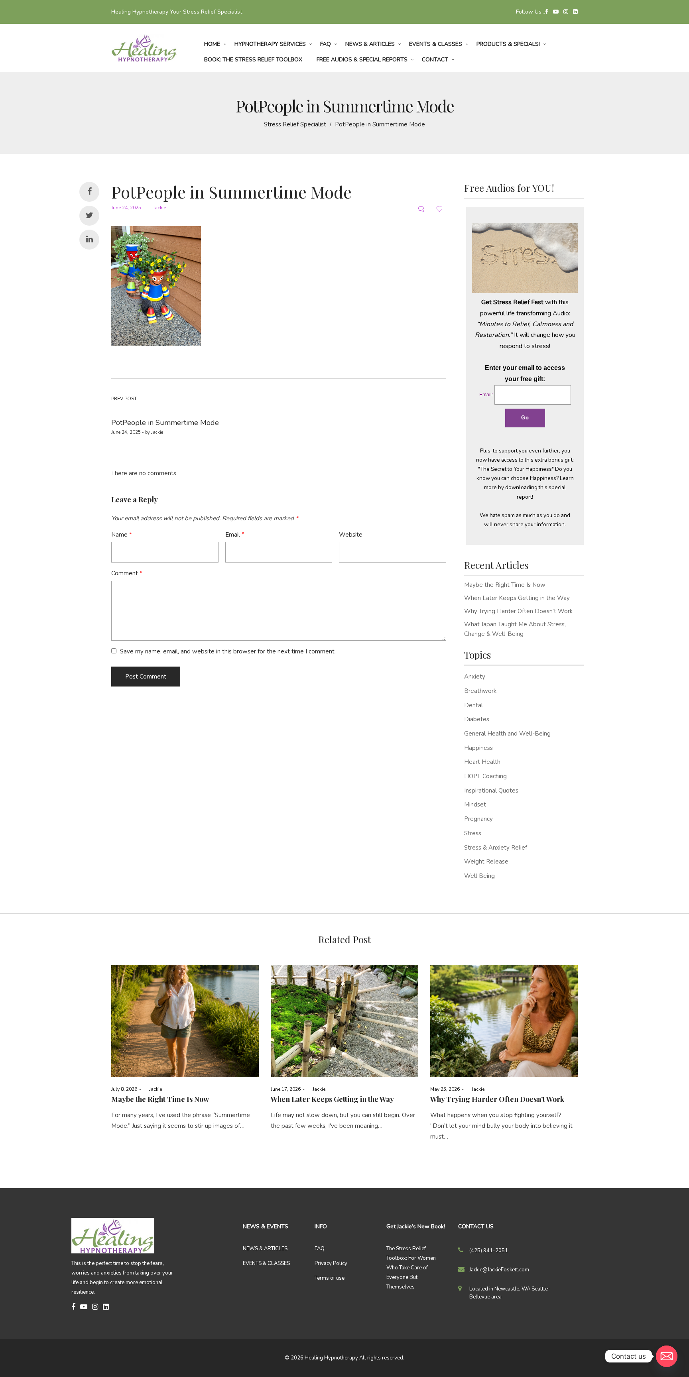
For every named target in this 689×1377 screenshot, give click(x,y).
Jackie (156, 208)
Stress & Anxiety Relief (495, 848)
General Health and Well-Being (507, 734)
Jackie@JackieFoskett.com (499, 1269)
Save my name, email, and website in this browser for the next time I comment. (228, 651)
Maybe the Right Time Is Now (504, 585)
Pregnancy (478, 819)
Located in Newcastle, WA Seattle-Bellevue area (509, 1292)
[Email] (666, 1356)
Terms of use (329, 1278)
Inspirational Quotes (491, 791)
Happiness (478, 748)
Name (121, 535)
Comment (126, 573)
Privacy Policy (331, 1263)
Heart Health (482, 762)
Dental (473, 705)
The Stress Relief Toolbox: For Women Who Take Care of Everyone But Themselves (411, 1267)
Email (234, 535)
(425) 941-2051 (488, 1250)
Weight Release (486, 862)
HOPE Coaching (485, 776)
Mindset (475, 804)
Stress (472, 833)
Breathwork (480, 691)
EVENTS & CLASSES (266, 1263)
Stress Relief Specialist (295, 124)
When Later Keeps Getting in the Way (517, 598)
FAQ (320, 1248)
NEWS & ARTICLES (265, 1248)
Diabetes (476, 719)
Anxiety (474, 677)
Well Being (479, 876)
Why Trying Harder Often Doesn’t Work (518, 611)
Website (350, 535)
